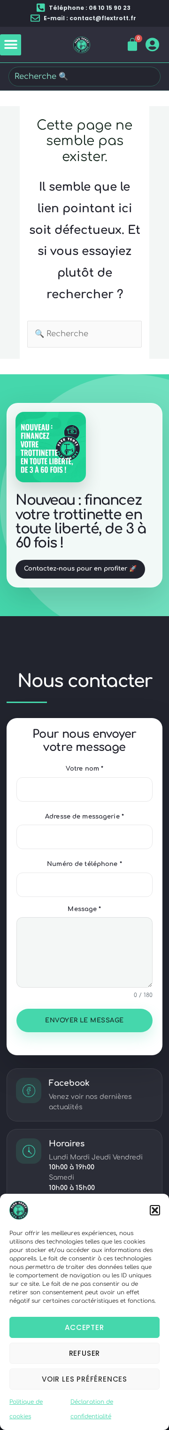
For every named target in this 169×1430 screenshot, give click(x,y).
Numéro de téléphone (84, 864)
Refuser (84, 1353)
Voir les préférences (84, 1379)
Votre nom (84, 768)
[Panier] (133, 44)
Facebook (69, 1083)
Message (84, 909)
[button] (155, 1210)
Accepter (84, 1327)
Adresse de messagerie (84, 816)
